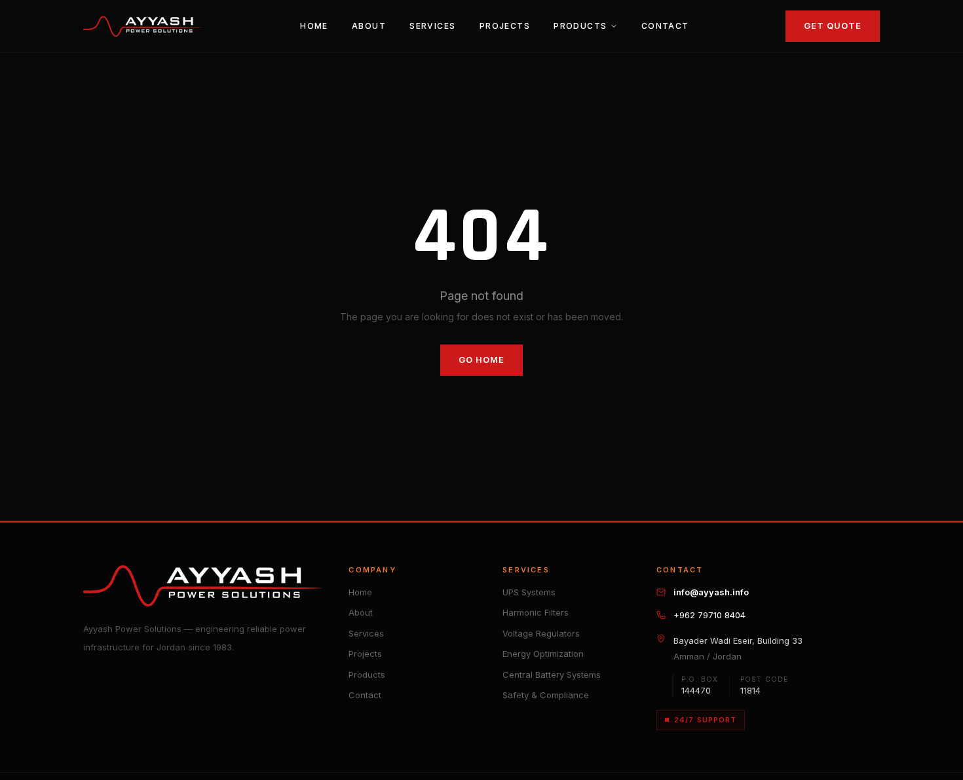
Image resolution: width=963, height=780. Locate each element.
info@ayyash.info (711, 592)
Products (580, 26)
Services (432, 26)
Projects (505, 26)
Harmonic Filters (535, 612)
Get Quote (832, 25)
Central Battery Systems (551, 674)
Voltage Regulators (541, 633)
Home (314, 26)
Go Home (481, 359)
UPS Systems (529, 592)
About (369, 26)
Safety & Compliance (545, 695)
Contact (665, 26)
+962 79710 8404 (709, 615)
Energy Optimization (543, 653)
